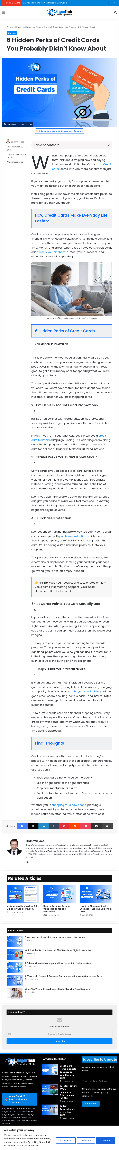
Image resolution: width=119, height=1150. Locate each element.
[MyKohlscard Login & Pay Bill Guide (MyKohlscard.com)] (23, 894)
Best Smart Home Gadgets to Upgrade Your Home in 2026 (68, 1072)
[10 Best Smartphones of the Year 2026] (50, 1110)
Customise (65, 1140)
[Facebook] (22, 826)
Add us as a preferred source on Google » (61, 131)
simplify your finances (51, 252)
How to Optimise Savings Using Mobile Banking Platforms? (56, 909)
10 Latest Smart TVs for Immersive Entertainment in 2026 (68, 1092)
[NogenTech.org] (59, 12)
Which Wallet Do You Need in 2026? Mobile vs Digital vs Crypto (58, 950)
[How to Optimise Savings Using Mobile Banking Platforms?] (59, 894)
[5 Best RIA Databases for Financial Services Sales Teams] (15, 941)
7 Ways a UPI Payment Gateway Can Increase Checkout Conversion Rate (63, 976)
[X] (33, 826)
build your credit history (86, 691)
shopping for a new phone (69, 805)
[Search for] (115, 13)
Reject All (86, 1140)
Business (20, 27)
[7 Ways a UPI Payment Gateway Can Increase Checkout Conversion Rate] (15, 980)
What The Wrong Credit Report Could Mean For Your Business (57, 989)
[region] (59, 1138)
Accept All (105, 1140)
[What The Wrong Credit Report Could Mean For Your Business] (15, 993)
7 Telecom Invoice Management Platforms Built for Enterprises (58, 963)
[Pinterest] (64, 826)
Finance (30, 27)
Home (11, 27)
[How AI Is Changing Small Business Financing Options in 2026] (96, 894)
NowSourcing (75, 845)
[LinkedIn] (43, 826)
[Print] (107, 826)
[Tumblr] (54, 826)
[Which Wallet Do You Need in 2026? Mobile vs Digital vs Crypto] (15, 954)
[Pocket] (85, 826)
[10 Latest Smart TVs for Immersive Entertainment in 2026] (50, 1089)
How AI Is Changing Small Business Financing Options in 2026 (96, 909)
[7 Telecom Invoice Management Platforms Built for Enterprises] (15, 967)
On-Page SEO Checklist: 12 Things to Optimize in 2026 (48, 2)
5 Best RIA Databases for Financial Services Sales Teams (55, 937)
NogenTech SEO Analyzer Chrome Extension (18, 1099)
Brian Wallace (17, 141)
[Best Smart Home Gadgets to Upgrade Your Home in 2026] (50, 1069)
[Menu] (3, 13)
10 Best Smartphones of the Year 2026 (67, 1111)
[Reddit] (75, 826)
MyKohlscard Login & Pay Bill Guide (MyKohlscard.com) (22, 907)
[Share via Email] (96, 826)
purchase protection (72, 536)
